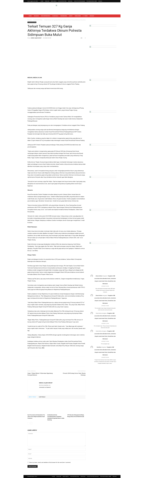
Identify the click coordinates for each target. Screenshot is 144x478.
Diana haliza (99, 276)
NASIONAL (70, 1)
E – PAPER (85, 15)
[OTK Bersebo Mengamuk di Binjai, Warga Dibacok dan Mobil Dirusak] (76, 407)
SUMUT (70, 15)
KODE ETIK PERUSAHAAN (79, 1)
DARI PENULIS (42, 397)
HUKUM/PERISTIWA (62, 1)
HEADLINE (47, 1)
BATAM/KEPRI (63, 15)
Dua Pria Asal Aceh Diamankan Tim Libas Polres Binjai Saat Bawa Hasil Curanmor (36, 416)
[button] (114, 16)
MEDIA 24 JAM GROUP (36, 38)
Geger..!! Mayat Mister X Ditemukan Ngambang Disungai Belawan (40, 374)
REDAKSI (100, 1)
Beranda (30, 20)
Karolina (99, 347)
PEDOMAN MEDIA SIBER (91, 1)
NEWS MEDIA (53, 1)
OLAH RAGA (55, 15)
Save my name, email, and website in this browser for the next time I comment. (50, 462)
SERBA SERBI (78, 15)
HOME (42, 1)
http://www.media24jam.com (44, 385)
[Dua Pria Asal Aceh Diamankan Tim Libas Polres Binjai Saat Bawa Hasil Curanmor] (37, 407)
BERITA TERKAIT (32, 397)
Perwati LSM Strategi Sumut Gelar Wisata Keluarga (74, 374)
